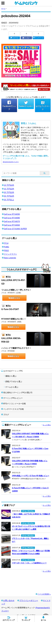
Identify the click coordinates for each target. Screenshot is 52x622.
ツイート (15, 38)
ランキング (26, 620)
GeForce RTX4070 (12, 221)
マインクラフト (10, 254)
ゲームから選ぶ (11, 387)
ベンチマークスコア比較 (13, 409)
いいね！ (27, 38)
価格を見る (15, 298)
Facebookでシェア (9, 107)
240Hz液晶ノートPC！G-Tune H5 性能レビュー (30, 476)
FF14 (6, 243)
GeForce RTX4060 (12, 225)
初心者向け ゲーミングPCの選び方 (18, 392)
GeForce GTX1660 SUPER (15, 229)
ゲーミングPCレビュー (13, 398)
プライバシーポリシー (28, 600)
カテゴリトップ (9, 620)
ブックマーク (39, 38)
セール (43, 620)
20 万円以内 (9, 192)
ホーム (3, 8)
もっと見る (47, 425)
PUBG (6, 247)
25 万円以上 (9, 200)
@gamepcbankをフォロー (11, 162)
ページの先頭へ (44, 594)
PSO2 (6, 250)
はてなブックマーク (43, 107)
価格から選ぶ (11, 376)
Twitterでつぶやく (26, 106)
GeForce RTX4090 (12, 214)
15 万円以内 (9, 189)
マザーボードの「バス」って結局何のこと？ (29, 563)
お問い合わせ (8, 600)
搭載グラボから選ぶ (13, 381)
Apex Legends (10, 258)
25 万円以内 (9, 196)
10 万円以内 (9, 185)
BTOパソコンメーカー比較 (14, 403)
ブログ (6, 415)
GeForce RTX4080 (12, 218)
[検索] (44, 173)
